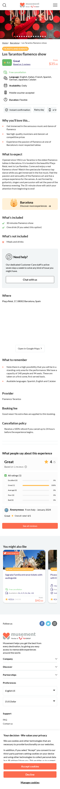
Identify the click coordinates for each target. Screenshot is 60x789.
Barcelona (14, 43)
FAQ (5, 719)
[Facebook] (42, 623)
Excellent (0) (12, 480)
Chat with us (30, 279)
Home (5, 43)
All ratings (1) (14, 475)
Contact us (8, 723)
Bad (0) (11, 500)
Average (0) (12, 490)
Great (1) (11, 485)
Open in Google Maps (29, 348)
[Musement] (29, 5)
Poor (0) (11, 495)
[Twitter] (48, 623)
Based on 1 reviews (21, 64)
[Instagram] (54, 623)
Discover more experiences (33, 205)
